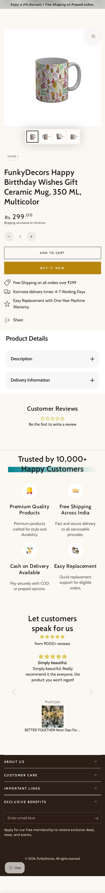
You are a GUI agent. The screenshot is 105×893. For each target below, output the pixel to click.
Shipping (9, 222)
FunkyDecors (45, 858)
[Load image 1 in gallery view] (32, 137)
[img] (52, 636)
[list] (52, 537)
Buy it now (52, 268)
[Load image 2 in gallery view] (46, 137)
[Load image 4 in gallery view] (72, 137)
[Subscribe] (98, 818)
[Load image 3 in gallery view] (59, 137)
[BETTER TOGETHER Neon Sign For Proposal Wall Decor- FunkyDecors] (52, 717)
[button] (15, 691)
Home (12, 156)
